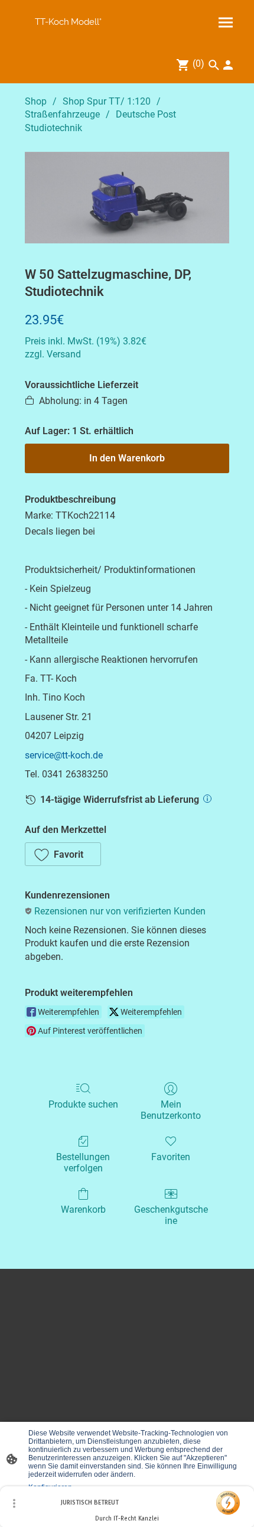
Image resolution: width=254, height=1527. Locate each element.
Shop (36, 101)
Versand (64, 354)
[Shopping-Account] (228, 65)
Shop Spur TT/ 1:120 (107, 101)
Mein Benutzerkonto (171, 1110)
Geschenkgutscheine (171, 1215)
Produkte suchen (83, 1104)
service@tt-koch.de (64, 755)
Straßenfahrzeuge (62, 114)
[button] (63, 854)
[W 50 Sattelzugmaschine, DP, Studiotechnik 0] (127, 197)
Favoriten (170, 1157)
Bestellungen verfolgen (83, 1162)
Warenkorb (83, 1209)
